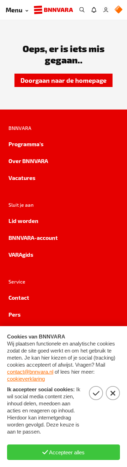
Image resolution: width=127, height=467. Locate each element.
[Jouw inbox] (94, 9)
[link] (63, 80)
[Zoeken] (82, 10)
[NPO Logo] (118, 10)
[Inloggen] (106, 10)
